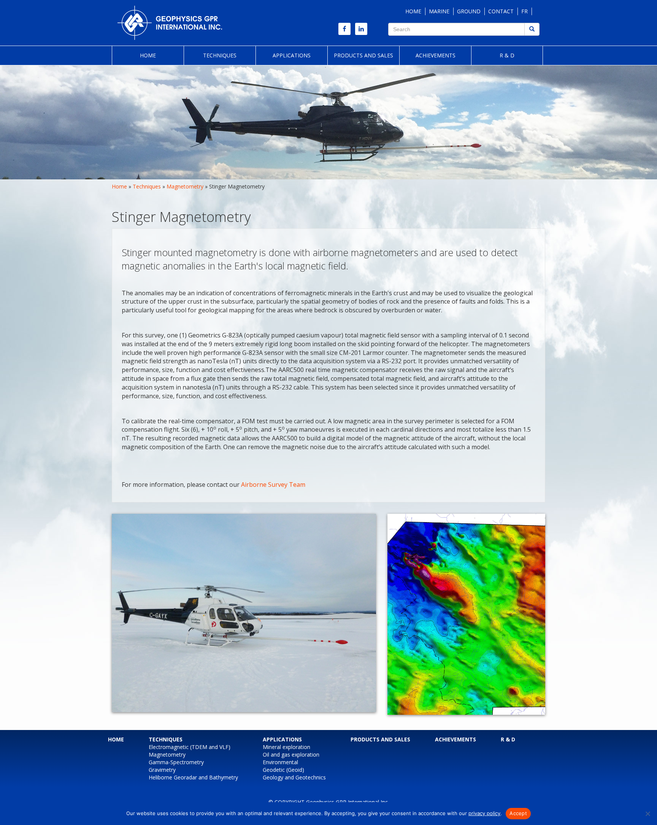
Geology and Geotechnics (294, 777)
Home (148, 55)
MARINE (439, 11)
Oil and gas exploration (291, 754)
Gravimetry (162, 769)
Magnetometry (185, 186)
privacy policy (484, 813)
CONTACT (501, 11)
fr (524, 11)
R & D (507, 55)
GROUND (469, 11)
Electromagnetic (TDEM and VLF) (189, 747)
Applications (292, 55)
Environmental (280, 762)
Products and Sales (363, 55)
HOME (413, 11)
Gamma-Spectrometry (176, 762)
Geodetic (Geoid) (283, 769)
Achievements (435, 55)
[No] (647, 813)
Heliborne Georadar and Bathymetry (193, 777)
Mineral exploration (286, 747)
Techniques (219, 55)
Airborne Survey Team (273, 484)
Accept (518, 813)
